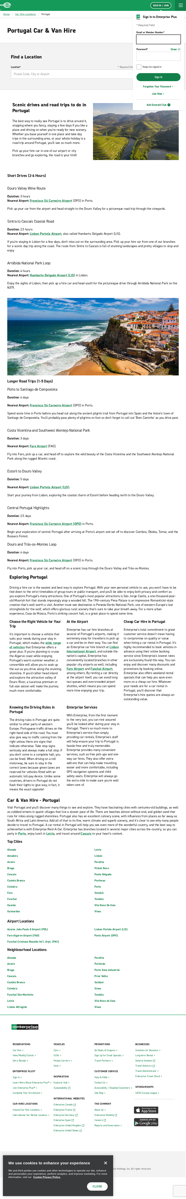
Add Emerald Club (157, 105)
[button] (180, 5)
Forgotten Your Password (157, 86)
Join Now (157, 94)
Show (174, 49)
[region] (58, 1175)
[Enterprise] (5, 5)
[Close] (105, 1163)
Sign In (158, 77)
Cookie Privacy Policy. (47, 1177)
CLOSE (97, 1186)
